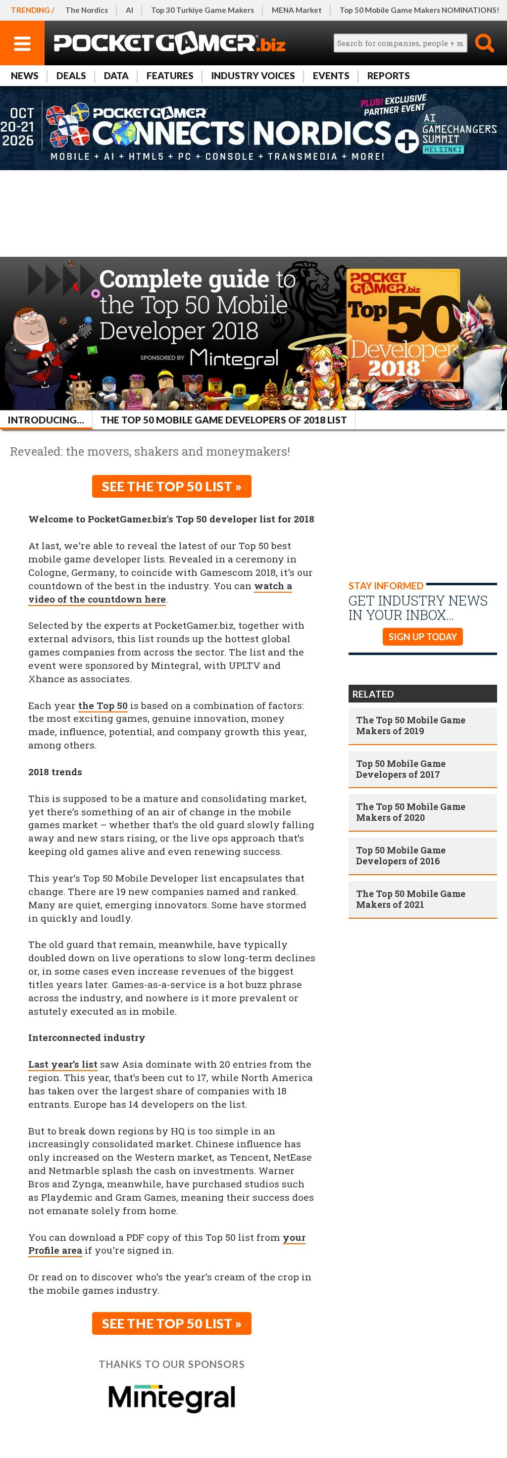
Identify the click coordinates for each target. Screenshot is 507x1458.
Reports (388, 75)
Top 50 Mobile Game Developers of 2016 (401, 855)
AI (129, 9)
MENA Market (297, 9)
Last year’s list (63, 1064)
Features (170, 75)
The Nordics (86, 9)
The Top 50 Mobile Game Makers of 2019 (410, 725)
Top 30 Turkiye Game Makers (202, 9)
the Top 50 (103, 705)
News (25, 75)
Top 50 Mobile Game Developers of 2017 (401, 768)
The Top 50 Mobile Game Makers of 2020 (410, 811)
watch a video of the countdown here (160, 592)
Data (116, 75)
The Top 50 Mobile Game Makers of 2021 (410, 899)
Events (331, 75)
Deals (71, 75)
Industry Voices (253, 75)
